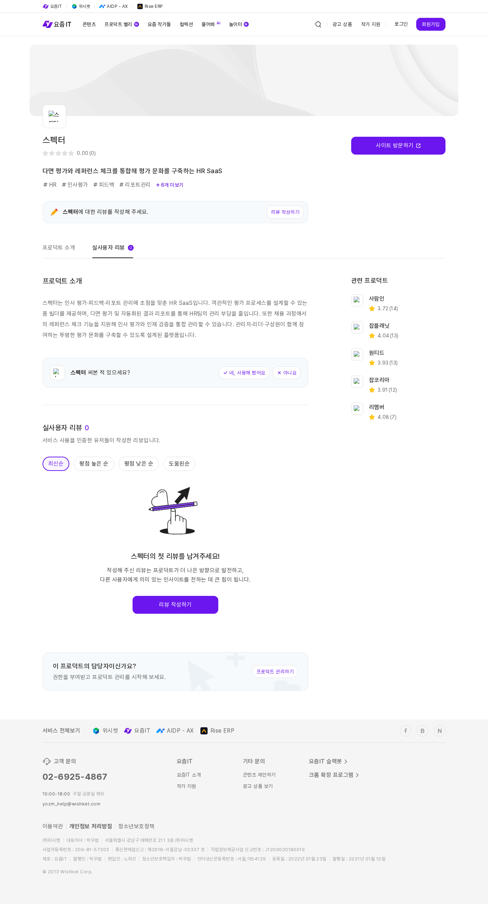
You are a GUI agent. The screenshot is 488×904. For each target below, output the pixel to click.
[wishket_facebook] (405, 731)
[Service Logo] (57, 24)
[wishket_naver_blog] (439, 731)
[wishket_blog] (422, 731)
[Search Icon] (318, 24)
